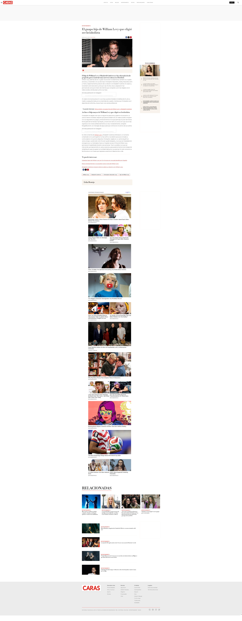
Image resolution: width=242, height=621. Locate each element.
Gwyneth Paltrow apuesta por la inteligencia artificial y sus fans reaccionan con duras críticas (110, 513)
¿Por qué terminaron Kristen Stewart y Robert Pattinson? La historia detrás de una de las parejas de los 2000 (130, 513)
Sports (132, 2)
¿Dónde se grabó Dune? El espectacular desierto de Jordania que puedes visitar (150, 90)
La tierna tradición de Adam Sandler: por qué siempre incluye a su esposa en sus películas (150, 84)
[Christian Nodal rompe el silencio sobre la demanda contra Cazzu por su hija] (91, 570)
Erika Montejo (92, 37)
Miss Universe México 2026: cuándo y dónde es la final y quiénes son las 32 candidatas (90, 513)
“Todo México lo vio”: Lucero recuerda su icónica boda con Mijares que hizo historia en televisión (119, 556)
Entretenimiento (125, 2)
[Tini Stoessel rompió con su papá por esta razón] (150, 501)
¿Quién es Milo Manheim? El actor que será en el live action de (150, 96)
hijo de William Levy (124, 174)
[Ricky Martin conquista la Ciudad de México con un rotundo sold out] (91, 528)
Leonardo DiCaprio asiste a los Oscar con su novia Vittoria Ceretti (118, 543)
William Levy (98, 135)
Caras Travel (150, 2)
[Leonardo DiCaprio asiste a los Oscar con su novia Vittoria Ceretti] (91, 542)
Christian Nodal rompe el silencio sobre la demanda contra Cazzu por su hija (118, 570)
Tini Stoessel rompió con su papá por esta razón (150, 512)
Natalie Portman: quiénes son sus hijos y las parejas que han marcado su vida (150, 79)
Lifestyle (106, 2)
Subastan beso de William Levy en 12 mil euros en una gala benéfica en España (104, 160)
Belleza (117, 2)
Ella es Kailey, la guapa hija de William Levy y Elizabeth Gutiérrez (113, 109)
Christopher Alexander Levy (110, 174)
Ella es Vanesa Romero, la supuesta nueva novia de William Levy (100, 163)
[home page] (15, 2)
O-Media (136, 585)
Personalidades (141, 2)
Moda (111, 2)
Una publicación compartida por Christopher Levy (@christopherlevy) (99, 95)
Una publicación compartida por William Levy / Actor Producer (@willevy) (99, 131)
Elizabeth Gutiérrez (96, 174)
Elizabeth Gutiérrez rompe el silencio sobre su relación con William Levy (102, 167)
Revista (231, 2)
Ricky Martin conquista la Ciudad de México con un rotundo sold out (118, 529)
